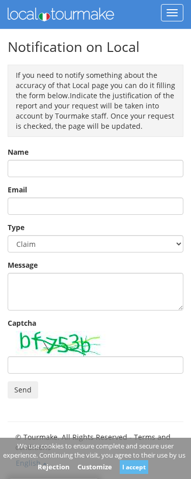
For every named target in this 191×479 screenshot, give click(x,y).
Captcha (22, 323)
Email (17, 189)
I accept (134, 467)
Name (18, 152)
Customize (94, 466)
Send (23, 390)
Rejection (54, 466)
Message (23, 265)
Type (16, 227)
